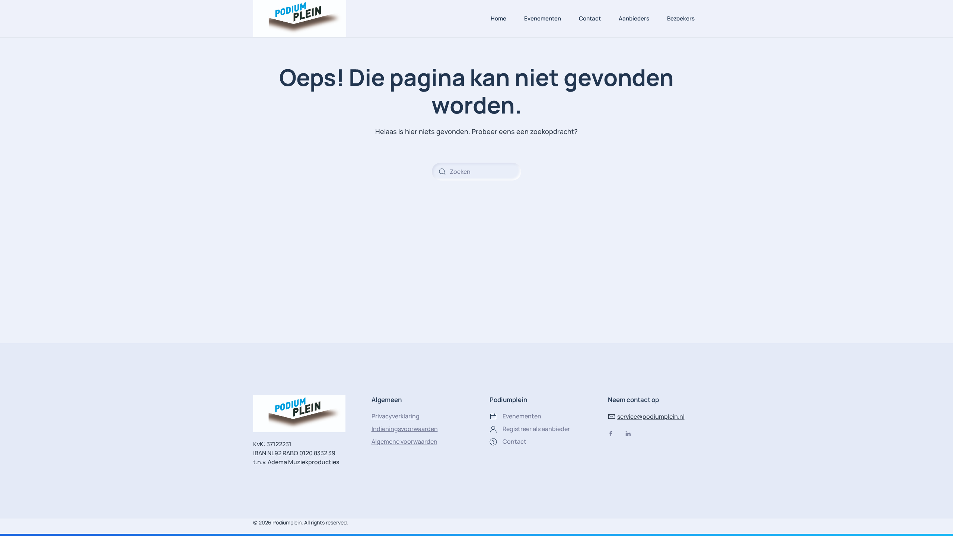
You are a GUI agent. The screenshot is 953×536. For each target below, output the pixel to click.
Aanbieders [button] (634, 18)
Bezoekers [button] (681, 18)
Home (498, 18)
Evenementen (542, 18)
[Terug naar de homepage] (299, 18)
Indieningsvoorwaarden (405, 429)
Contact (590, 18)
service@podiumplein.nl (651, 416)
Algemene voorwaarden (404, 441)
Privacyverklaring (396, 416)
